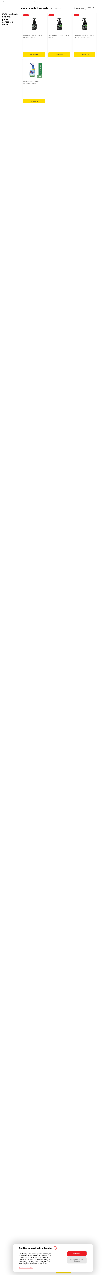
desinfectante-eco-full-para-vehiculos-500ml (23, 2)
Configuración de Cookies (76, 1260)
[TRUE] (34, 54)
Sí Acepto (77, 1254)
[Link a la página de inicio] (3, 1)
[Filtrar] (10, 30)
